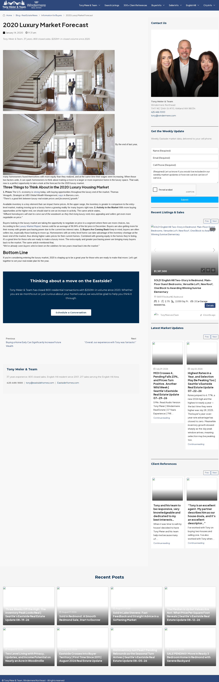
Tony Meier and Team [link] (170, 315)
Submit (184, 199)
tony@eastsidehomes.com (40, 382)
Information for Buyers (51, 15)
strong (37, 192)
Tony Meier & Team (88, 5)
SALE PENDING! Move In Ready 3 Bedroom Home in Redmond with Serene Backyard (189, 657)
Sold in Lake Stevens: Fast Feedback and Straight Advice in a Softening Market (136, 616)
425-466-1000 (158, 112)
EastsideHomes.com (68, 382)
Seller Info (174, 5)
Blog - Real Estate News (27, 15)
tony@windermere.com (163, 115)
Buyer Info (156, 5)
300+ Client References (135, 5)
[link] (184, 250)
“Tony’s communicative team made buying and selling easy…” (202, 511)
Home (9, 15)
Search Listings (112, 5)
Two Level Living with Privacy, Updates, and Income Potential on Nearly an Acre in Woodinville (28, 657)
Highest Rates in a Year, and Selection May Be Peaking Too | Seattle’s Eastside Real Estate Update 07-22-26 (167, 381)
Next (215, 221)
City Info (208, 5)
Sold (212, 229)
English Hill (191, 5)
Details (210, 305)
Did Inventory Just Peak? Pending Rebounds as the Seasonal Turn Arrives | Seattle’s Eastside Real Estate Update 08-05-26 (135, 655)
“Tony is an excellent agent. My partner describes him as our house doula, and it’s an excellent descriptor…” (167, 514)
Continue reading (161, 444)
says (60, 195)
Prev (207, 221)
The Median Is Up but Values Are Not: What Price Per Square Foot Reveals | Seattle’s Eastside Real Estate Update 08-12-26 (188, 614)
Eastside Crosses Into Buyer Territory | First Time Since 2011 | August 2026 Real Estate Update (80, 657)
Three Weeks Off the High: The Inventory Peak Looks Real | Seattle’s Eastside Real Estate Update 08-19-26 (25, 614)
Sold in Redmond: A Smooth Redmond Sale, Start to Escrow (79, 617)
